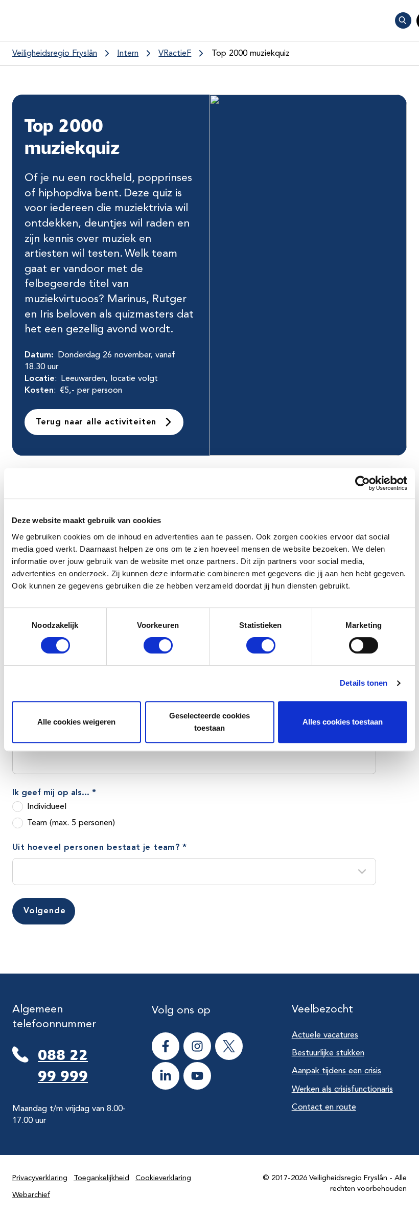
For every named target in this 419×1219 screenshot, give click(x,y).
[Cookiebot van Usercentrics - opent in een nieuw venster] (362, 483)
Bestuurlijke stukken (328, 1053)
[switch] (149, 645)
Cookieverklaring (163, 1178)
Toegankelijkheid (101, 1178)
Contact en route (324, 1107)
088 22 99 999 (63, 1065)
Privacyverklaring (39, 1178)
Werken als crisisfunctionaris (342, 1089)
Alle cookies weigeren (76, 721)
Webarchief (31, 1195)
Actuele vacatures (325, 1035)
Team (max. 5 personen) (71, 823)
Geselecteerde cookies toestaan (209, 721)
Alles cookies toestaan (342, 721)
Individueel (46, 806)
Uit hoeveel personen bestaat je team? (99, 847)
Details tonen (363, 683)
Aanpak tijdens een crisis (336, 1071)
